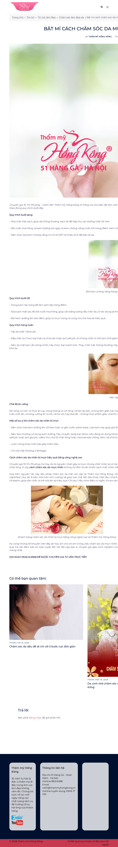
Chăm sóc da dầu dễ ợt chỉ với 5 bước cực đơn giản (42, 646)
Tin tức (31, 17)
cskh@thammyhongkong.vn (59, 787)
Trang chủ (17, 17)
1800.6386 (57, 781)
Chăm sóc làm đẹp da (71, 17)
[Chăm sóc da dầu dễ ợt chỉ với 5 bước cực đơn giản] (46, 611)
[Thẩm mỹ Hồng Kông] (24, 6)
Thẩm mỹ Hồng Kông (100, 36)
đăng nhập (35, 717)
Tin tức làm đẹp (47, 17)
